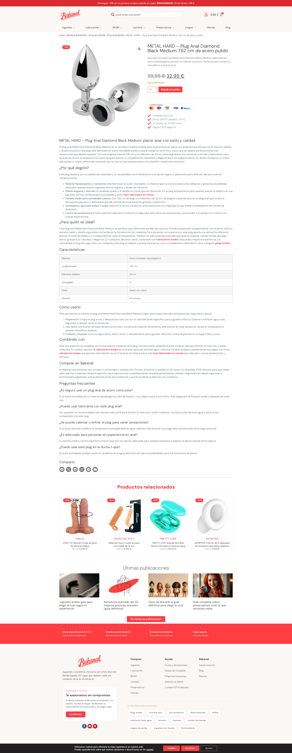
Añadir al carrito (170, 89)
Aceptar (171, 748)
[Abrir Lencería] (144, 27)
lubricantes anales (167, 239)
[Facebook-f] (84, 726)
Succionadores (176, 712)
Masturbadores (197, 712)
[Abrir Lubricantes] (101, 27)
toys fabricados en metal (138, 194)
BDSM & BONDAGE (77, 35)
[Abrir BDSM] (121, 27)
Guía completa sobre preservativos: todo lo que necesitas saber (209, 605)
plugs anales (222, 243)
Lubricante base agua (140, 720)
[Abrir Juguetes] (74, 27)
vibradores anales (70, 353)
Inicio (62, 35)
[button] (139, 49)
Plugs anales (136, 712)
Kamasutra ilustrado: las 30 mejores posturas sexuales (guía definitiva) (121, 605)
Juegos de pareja (138, 728)
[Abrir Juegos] (195, 27)
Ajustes (208, 748)
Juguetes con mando (164, 728)
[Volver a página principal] (70, 14)
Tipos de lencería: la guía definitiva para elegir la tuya (165, 603)
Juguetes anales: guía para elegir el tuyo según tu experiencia (75, 605)
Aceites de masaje (197, 720)
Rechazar (190, 748)
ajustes (149, 749)
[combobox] (146, 14)
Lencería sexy (155, 712)
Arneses (162, 720)
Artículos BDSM (97, 35)
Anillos (215, 712)
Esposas (177, 720)
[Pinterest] (95, 726)
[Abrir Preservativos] (173, 27)
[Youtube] (89, 726)
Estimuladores (188, 728)
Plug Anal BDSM (115, 35)
